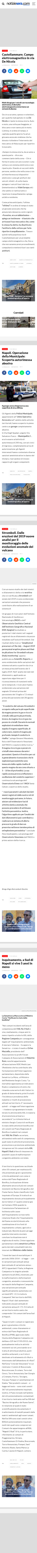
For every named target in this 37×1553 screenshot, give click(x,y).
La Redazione (6, 65)
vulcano (13, 901)
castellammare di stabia (17, 263)
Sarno (29, 1463)
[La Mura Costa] (18, 998)
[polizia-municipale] (18, 391)
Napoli (30, 471)
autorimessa (21, 471)
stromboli (28, 898)
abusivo (13, 471)
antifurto (13, 259)
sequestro (27, 474)
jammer (21, 266)
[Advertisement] (18, 27)
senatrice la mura (15, 1466)
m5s (23, 1463)
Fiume (22, 1459)
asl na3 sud (14, 1459)
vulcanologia (22, 901)
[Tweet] (10, 71)
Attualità (5, 529)
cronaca (29, 263)
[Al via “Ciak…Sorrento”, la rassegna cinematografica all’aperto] (18, 494)
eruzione (13, 898)
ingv (20, 898)
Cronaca (4, 50)
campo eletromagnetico (26, 259)
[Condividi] (4, 71)
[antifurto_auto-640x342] (18, 89)
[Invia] (16, 71)
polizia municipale (15, 474)
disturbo (13, 266)
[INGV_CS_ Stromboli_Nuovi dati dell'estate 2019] (18, 576)
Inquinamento (14, 1463)
